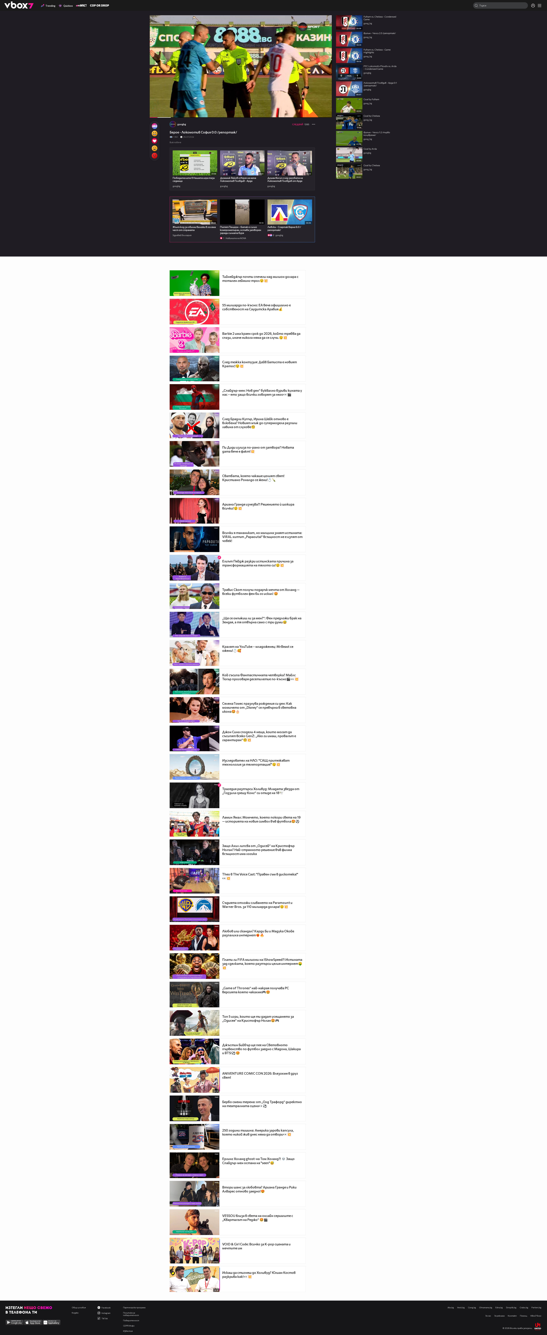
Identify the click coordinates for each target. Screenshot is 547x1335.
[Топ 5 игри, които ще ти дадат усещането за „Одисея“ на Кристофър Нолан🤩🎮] (194, 1023)
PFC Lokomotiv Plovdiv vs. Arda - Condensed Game (380, 67)
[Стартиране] (154, 114)
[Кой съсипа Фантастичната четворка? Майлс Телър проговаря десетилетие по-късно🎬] (194, 681)
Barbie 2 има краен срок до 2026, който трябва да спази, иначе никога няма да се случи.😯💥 (261, 335)
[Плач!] (154, 148)
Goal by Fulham (371, 99)
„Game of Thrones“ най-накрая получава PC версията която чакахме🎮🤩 (255, 990)
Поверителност (131, 1320)
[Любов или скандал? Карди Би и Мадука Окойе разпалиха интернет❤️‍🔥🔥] (194, 937)
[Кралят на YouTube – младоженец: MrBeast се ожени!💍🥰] (194, 653)
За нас (488, 1316)
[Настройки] (326, 20)
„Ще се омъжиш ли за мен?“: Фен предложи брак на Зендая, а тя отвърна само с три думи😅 (261, 620)
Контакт (512, 1316)
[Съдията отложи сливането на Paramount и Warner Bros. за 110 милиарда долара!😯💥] (194, 909)
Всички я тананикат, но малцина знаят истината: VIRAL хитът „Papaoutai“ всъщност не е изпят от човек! (262, 537)
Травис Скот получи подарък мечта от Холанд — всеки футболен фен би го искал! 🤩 (261, 592)
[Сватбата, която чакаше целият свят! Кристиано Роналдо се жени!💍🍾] (194, 482)
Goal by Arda (370, 148)
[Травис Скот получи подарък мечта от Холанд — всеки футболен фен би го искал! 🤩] (194, 596)
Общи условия (79, 1307)
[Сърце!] (154, 141)
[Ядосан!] (154, 155)
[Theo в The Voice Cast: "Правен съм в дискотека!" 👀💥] (194, 881)
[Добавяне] (326, 26)
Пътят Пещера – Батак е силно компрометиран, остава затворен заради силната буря (240, 230)
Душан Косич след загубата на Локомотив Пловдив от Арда (285, 179)
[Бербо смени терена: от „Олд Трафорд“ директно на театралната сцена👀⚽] (194, 1108)
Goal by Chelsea (372, 115)
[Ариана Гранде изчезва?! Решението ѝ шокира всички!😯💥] (194, 511)
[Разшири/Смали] (320, 114)
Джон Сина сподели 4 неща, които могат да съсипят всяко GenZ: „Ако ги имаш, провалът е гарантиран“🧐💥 (259, 736)
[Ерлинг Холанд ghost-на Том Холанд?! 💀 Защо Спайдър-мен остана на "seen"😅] (194, 1165)
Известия (128, 1331)
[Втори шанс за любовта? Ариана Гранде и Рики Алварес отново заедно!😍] (194, 1194)
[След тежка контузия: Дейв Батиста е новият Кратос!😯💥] (194, 368)
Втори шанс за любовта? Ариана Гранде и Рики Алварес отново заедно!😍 (259, 1189)
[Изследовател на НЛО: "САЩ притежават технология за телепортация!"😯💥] (194, 767)
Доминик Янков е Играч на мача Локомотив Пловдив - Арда (238, 179)
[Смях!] (154, 133)
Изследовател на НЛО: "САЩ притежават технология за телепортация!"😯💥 (256, 762)
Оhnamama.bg (485, 1307)
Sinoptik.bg (511, 1307)
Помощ (523, 1316)
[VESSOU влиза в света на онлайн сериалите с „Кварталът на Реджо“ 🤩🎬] (194, 1222)
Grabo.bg (524, 1307)
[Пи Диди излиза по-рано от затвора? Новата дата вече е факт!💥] (194, 454)
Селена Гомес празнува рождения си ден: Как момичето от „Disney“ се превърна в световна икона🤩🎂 (259, 707)
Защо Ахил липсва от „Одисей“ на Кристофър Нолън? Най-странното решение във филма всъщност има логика (258, 850)
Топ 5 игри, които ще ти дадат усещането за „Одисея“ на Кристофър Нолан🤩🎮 (258, 1018)
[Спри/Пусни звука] (160, 114)
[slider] (171, 110)
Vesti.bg (461, 1307)
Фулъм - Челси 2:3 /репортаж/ (380, 33)
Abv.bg (451, 1307)
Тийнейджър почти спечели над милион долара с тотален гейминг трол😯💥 (260, 279)
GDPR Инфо (128, 1325)
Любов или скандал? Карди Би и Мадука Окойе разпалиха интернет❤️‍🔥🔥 (258, 933)
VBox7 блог (535, 1316)
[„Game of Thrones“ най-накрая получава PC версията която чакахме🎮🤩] (194, 994)
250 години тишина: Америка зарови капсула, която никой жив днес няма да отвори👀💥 (258, 1132)
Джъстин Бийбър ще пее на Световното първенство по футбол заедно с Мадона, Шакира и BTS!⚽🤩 (261, 1049)
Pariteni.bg (536, 1307)
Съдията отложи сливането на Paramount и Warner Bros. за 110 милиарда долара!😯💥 (257, 905)
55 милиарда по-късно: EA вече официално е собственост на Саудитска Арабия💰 (256, 307)
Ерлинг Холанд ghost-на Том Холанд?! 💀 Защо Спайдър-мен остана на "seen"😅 (258, 1161)
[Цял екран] (326, 114)
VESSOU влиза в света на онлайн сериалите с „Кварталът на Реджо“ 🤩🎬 (257, 1218)
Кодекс (75, 1313)
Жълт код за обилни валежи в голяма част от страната (194, 228)
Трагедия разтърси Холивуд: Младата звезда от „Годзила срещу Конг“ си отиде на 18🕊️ (260, 791)
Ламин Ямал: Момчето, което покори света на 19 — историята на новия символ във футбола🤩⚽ (261, 819)
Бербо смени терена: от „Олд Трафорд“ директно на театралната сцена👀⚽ (262, 1104)
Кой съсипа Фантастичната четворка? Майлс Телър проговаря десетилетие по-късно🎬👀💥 (260, 677)
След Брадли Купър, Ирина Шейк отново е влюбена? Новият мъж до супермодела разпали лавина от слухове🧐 (259, 423)
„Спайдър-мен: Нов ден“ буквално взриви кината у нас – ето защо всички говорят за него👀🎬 (262, 392)
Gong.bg (472, 1307)
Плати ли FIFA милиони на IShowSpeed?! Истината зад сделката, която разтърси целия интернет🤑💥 (262, 964)
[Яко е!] (154, 126)
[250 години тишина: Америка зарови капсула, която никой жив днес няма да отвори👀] (194, 1137)
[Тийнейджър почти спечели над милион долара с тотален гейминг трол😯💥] (194, 283)
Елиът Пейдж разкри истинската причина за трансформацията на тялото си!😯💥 (257, 563)
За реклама (499, 1316)
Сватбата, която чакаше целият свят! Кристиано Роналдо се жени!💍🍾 (253, 478)
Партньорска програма (134, 1307)
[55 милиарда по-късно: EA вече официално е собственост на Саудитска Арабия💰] (194, 311)
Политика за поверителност (131, 1314)
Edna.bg (499, 1307)
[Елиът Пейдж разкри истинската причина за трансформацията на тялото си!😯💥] (194, 567)
